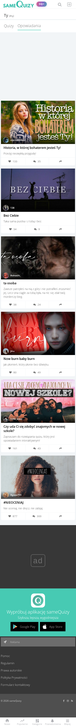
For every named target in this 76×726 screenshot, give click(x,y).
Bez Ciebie (11, 215)
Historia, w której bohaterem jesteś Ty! (32, 148)
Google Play (27, 627)
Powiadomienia (52, 723)
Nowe (7, 723)
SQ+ (41, 4)
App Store (55, 627)
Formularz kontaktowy (15, 685)
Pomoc (5, 656)
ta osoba (10, 283)
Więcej (67, 723)
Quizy (9, 25)
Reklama (15, 642)
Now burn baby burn (19, 359)
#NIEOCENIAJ (14, 502)
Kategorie (37, 723)
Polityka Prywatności (14, 677)
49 (39, 372)
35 (39, 161)
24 (39, 304)
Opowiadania (29, 25)
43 (39, 448)
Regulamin (7, 663)
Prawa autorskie (11, 670)
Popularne (22, 723)
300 (39, 516)
